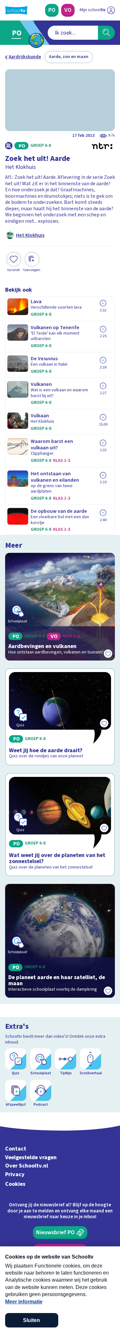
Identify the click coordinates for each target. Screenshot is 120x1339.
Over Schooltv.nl (26, 1166)
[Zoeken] (106, 33)
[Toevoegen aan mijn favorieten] (108, 653)
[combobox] (73, 33)
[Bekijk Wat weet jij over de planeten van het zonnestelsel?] (60, 824)
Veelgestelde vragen (31, 1157)
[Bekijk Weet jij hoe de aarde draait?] (60, 716)
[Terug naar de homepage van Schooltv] (16, 10)
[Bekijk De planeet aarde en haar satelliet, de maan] (60, 941)
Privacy (15, 1174)
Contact (15, 1149)
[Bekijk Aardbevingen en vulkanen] (60, 607)
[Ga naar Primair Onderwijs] (18, 33)
